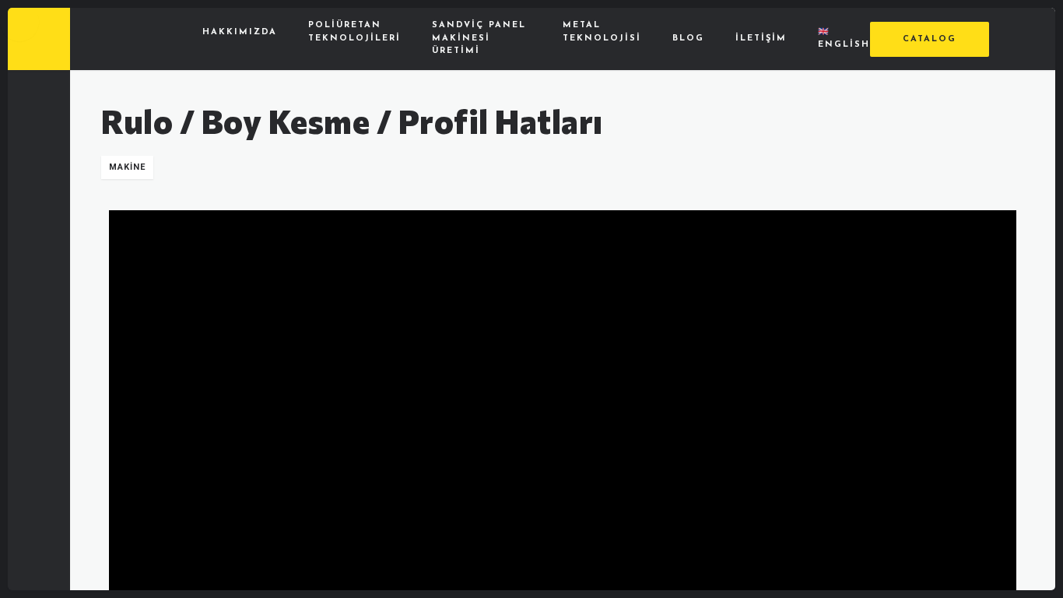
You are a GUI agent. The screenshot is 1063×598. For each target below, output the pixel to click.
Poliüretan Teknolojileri (354, 32)
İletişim (761, 38)
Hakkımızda (239, 32)
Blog (688, 38)
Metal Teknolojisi (602, 32)
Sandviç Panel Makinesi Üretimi (479, 38)
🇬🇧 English (844, 39)
